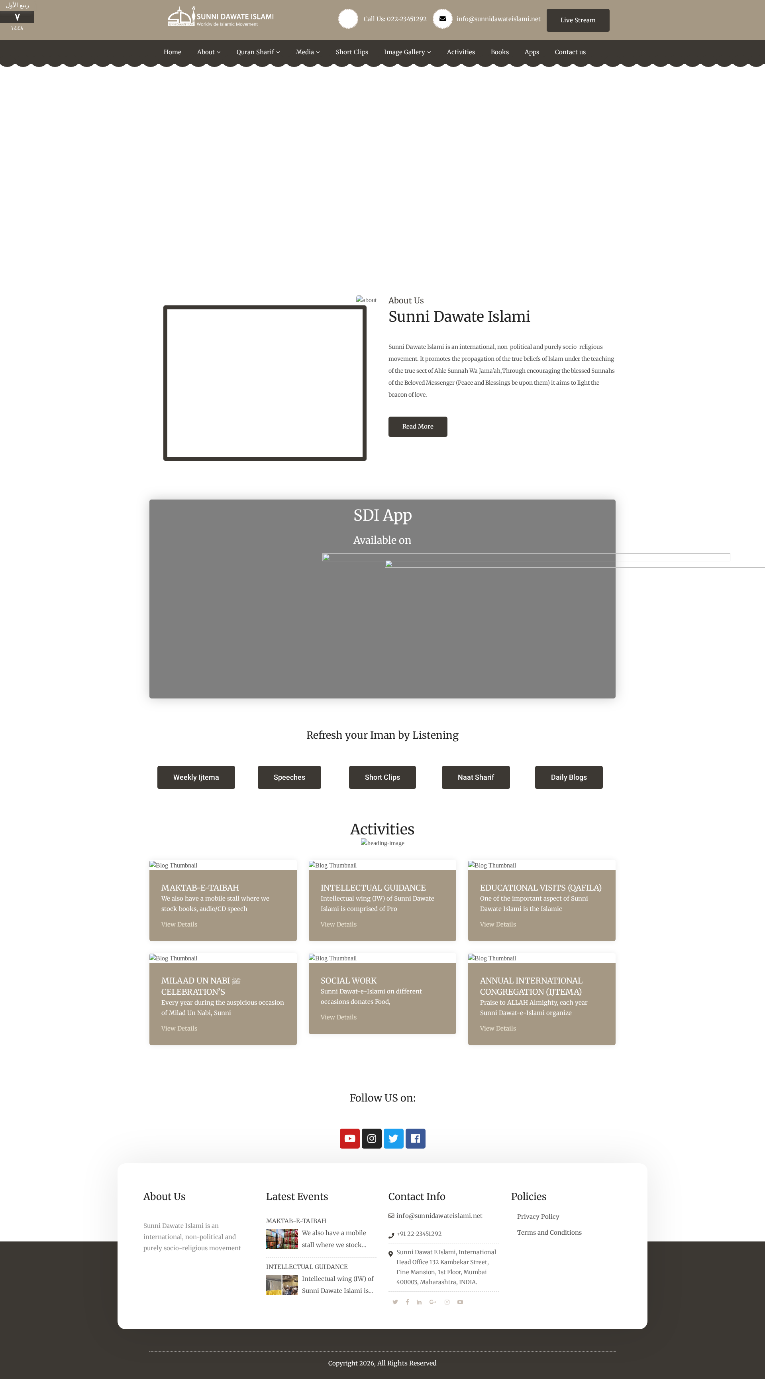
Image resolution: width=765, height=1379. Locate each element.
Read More (418, 426)
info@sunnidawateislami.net (499, 19)
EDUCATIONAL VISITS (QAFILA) (541, 888)
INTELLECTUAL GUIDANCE (373, 888)
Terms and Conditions (549, 1232)
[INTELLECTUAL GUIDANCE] (282, 1285)
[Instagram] (372, 1139)
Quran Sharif (255, 52)
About (206, 52)
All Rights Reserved (407, 1363)
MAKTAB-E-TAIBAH (200, 888)
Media (305, 52)
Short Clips (352, 52)
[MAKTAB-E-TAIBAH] (282, 1239)
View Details (179, 924)
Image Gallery (404, 52)
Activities (461, 52)
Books (500, 52)
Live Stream (578, 20)
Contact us (570, 52)
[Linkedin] (419, 1302)
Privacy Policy (538, 1216)
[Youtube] (350, 1139)
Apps (532, 52)
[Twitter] (394, 1139)
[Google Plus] (433, 1302)
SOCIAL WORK (349, 981)
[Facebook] (416, 1139)
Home (172, 52)
